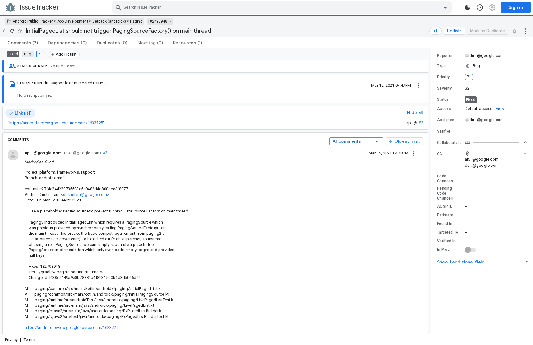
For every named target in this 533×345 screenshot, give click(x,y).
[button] (482, 66)
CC (439, 154)
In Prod (443, 249)
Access (444, 109)
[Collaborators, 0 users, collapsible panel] (496, 142)
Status (443, 99)
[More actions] (526, 31)
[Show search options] (445, 7)
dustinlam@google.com (85, 194)
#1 (106, 83)
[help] (480, 7)
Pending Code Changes (445, 193)
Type (441, 66)
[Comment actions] (413, 153)
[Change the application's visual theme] (467, 7)
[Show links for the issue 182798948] (170, 21)
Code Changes (445, 178)
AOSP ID (444, 206)
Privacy (11, 339)
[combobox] (283, 7)
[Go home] (5, 31)
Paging (136, 21)
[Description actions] (418, 85)
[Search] (118, 7)
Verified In (446, 241)
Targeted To (447, 232)
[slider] (432, 191)
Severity (444, 88)
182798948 (157, 21)
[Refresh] (12, 31)
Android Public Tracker (33, 21)
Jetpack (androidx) (109, 21)
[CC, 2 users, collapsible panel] (496, 153)
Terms (29, 339)
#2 (421, 122)
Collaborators (449, 143)
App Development (73, 21)
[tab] (22, 42)
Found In (444, 223)
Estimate (445, 215)
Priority (443, 77)
